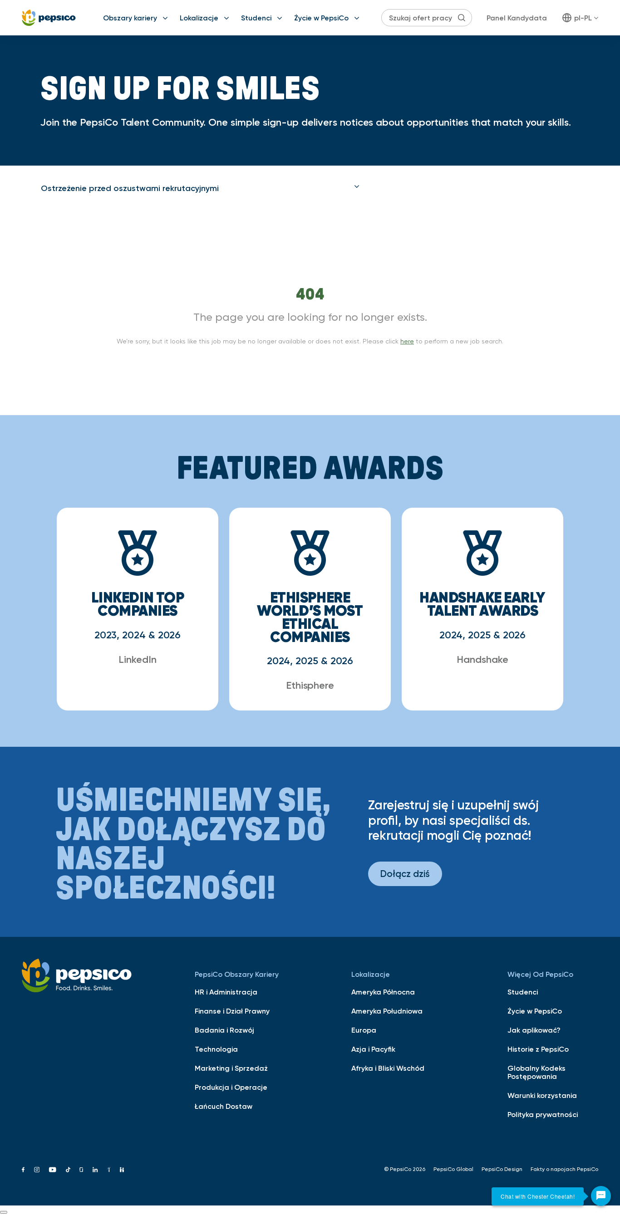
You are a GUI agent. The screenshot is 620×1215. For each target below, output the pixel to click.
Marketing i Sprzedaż (231, 1068)
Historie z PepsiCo (538, 1049)
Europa (363, 1030)
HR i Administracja (226, 992)
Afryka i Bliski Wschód (387, 1068)
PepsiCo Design (502, 1169)
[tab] (200, 188)
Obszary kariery (130, 17)
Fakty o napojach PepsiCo (564, 1169)
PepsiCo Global (453, 1169)
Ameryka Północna (383, 992)
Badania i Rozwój (224, 1030)
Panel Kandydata (517, 17)
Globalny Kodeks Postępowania (536, 1072)
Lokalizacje (199, 17)
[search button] (461, 18)
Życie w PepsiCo (321, 17)
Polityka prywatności (542, 1114)
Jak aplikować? (534, 1030)
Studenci (256, 17)
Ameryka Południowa (387, 1011)
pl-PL (583, 17)
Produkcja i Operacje (231, 1087)
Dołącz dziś (405, 873)
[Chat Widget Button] (601, 1196)
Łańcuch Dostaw (223, 1106)
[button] (200, 188)
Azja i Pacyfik (373, 1049)
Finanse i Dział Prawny (232, 1011)
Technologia (216, 1049)
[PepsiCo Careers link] (49, 18)
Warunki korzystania (542, 1095)
